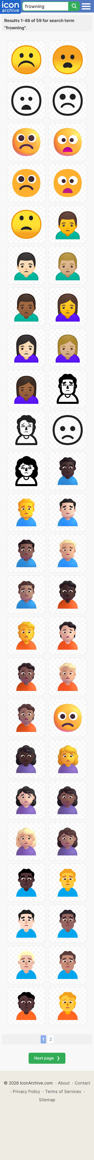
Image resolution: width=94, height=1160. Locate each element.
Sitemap (47, 1099)
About (64, 1082)
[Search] (74, 6)
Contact (82, 1082)
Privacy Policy (26, 1091)
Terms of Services (63, 1091)
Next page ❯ (47, 1057)
